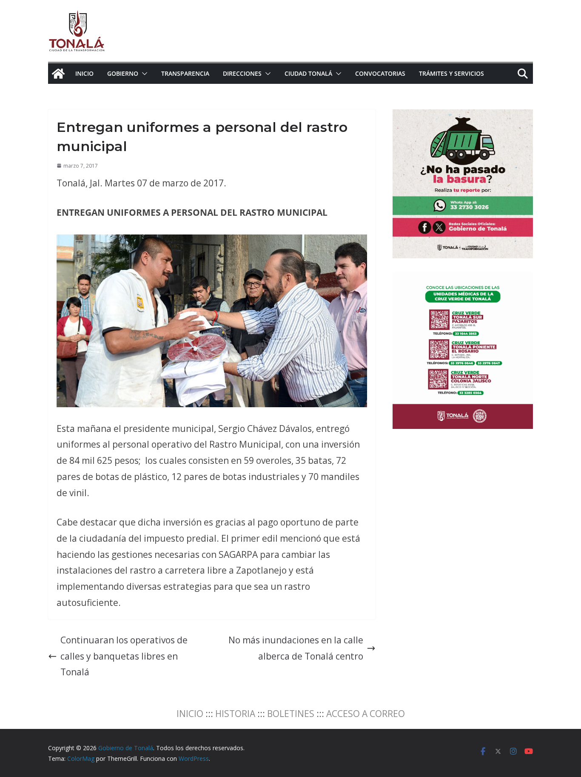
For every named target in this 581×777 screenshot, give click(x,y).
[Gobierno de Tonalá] (58, 73)
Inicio (84, 73)
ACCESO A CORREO (365, 714)
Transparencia (185, 73)
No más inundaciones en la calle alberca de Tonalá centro (295, 648)
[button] (143, 74)
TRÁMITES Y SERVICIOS (451, 73)
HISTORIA (235, 714)
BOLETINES (290, 714)
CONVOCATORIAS (380, 73)
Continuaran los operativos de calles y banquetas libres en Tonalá (124, 656)
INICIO (190, 714)
